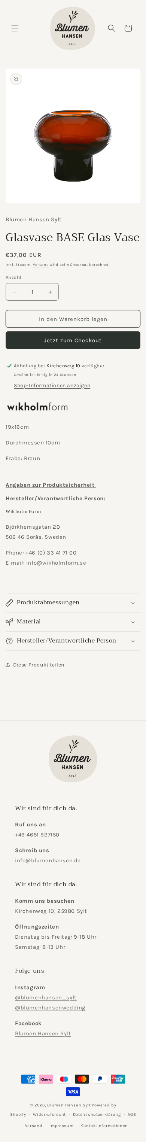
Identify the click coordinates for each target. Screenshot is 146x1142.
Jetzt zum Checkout (73, 340)
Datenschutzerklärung (97, 1114)
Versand (41, 264)
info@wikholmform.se (56, 562)
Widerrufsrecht (49, 1114)
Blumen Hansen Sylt (43, 1033)
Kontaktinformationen (104, 1125)
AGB (132, 1114)
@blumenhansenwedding (50, 1007)
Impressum (61, 1125)
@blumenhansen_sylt (46, 997)
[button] (15, 28)
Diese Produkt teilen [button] (38, 665)
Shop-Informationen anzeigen (52, 385)
